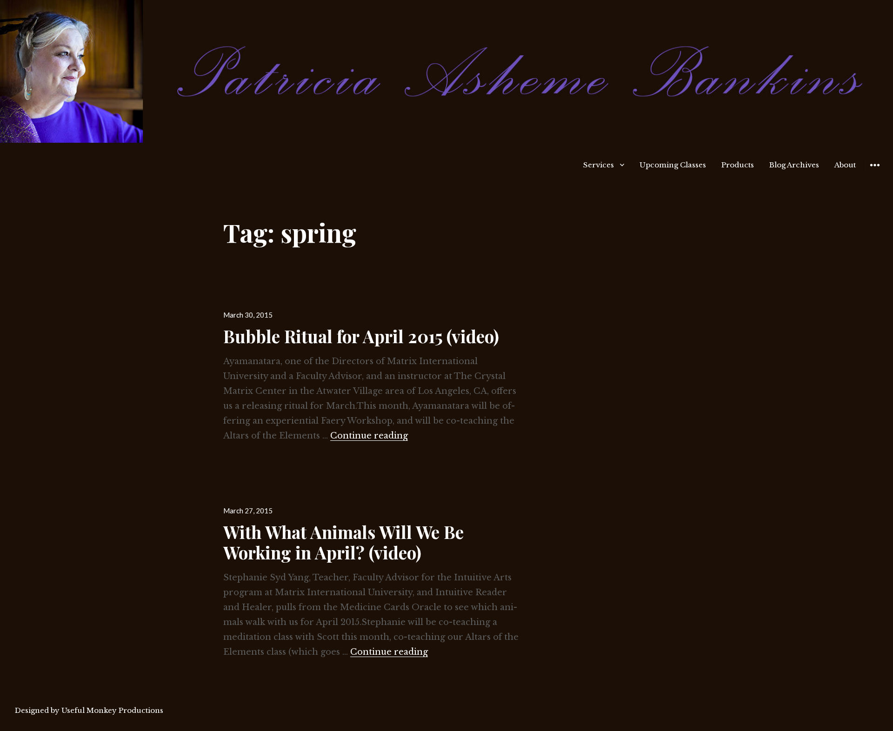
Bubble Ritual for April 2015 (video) (361, 336)
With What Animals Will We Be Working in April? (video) (343, 542)
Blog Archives (794, 164)
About (845, 164)
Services (598, 164)
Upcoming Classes (673, 164)
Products (737, 164)
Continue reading (369, 436)
